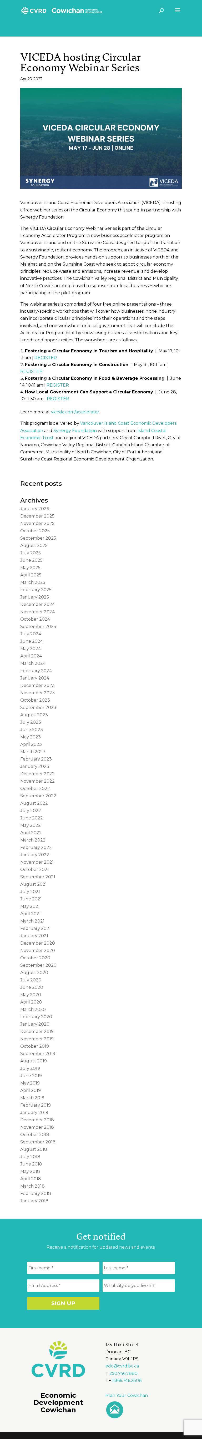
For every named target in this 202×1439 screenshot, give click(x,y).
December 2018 (37, 1119)
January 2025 (34, 597)
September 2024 (38, 626)
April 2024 (31, 655)
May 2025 (30, 567)
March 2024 (33, 663)
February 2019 (35, 1105)
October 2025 (35, 530)
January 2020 (34, 1024)
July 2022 (30, 810)
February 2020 (36, 1016)
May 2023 (30, 736)
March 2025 (32, 582)
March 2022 (33, 840)
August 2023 (34, 714)
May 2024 (30, 648)
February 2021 (35, 928)
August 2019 (33, 1060)
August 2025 (34, 545)
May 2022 (30, 825)
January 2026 (34, 508)
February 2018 (35, 1193)
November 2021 (37, 862)
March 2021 (32, 921)
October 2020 (35, 957)
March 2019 (32, 1097)
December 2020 (37, 943)
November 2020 (37, 950)
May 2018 (30, 1171)
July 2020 (30, 979)
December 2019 (37, 1031)
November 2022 (37, 781)
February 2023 (36, 759)
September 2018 (37, 1141)
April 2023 (31, 744)
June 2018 (31, 1164)
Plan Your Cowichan (126, 1395)
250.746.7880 (123, 1373)
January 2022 (34, 854)
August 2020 (34, 972)
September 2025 (38, 538)
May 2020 (30, 994)
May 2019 (30, 1083)
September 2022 (38, 795)
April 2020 (31, 1002)
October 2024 (35, 619)
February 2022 (36, 847)
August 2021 (33, 884)
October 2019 (34, 1046)
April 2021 (30, 913)
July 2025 (30, 552)
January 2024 (34, 678)
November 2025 (37, 523)
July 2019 (30, 1068)
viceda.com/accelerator (75, 411)
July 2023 (30, 722)
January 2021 (34, 935)
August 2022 (34, 803)
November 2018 (37, 1127)
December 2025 (37, 516)
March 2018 (32, 1186)
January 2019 (34, 1112)
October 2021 (34, 869)
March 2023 (33, 751)
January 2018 (34, 1200)
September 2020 (38, 965)
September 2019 (37, 1053)
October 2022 (35, 788)
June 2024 (31, 641)
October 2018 (34, 1134)
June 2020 (31, 987)
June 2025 (31, 560)
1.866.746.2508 (127, 1380)
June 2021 (31, 898)
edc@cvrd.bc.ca (122, 1366)
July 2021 (30, 891)
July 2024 (30, 633)
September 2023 (38, 707)
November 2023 (37, 692)
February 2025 (36, 589)
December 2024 (37, 604)
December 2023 (37, 685)
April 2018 (30, 1178)
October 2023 (35, 700)
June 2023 (31, 729)
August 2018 (33, 1149)
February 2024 (36, 670)
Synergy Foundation (75, 430)
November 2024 (37, 611)
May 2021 (30, 906)
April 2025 (31, 574)
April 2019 (30, 1090)
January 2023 (34, 766)
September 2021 (37, 876)
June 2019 (31, 1075)
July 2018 (30, 1156)
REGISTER (45, 357)
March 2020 (33, 1009)
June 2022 (31, 817)
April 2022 (31, 832)
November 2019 (37, 1038)
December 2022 (37, 773)
